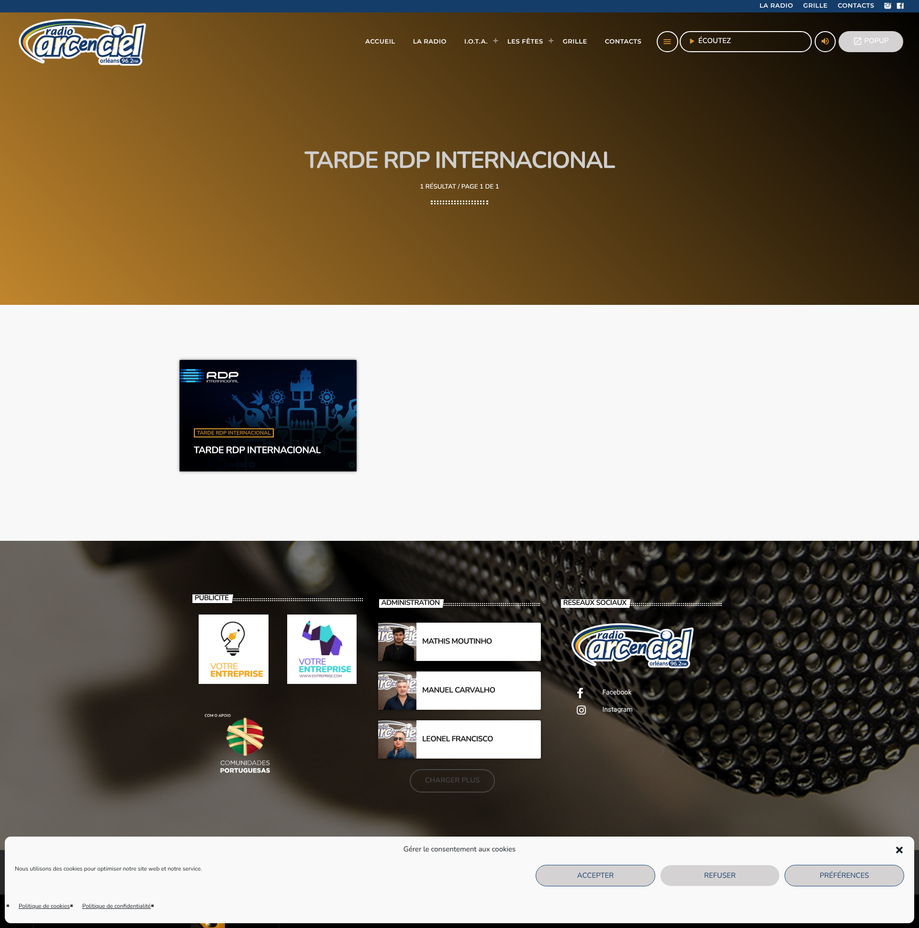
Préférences (844, 876)
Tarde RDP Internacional (234, 432)
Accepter (595, 876)
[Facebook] (900, 6)
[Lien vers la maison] (84, 41)
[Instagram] (888, 6)
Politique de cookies (44, 906)
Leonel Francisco (457, 739)
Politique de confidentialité (116, 906)
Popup (871, 41)
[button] (899, 850)
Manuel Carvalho (458, 690)
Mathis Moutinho (457, 641)
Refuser (720, 876)
